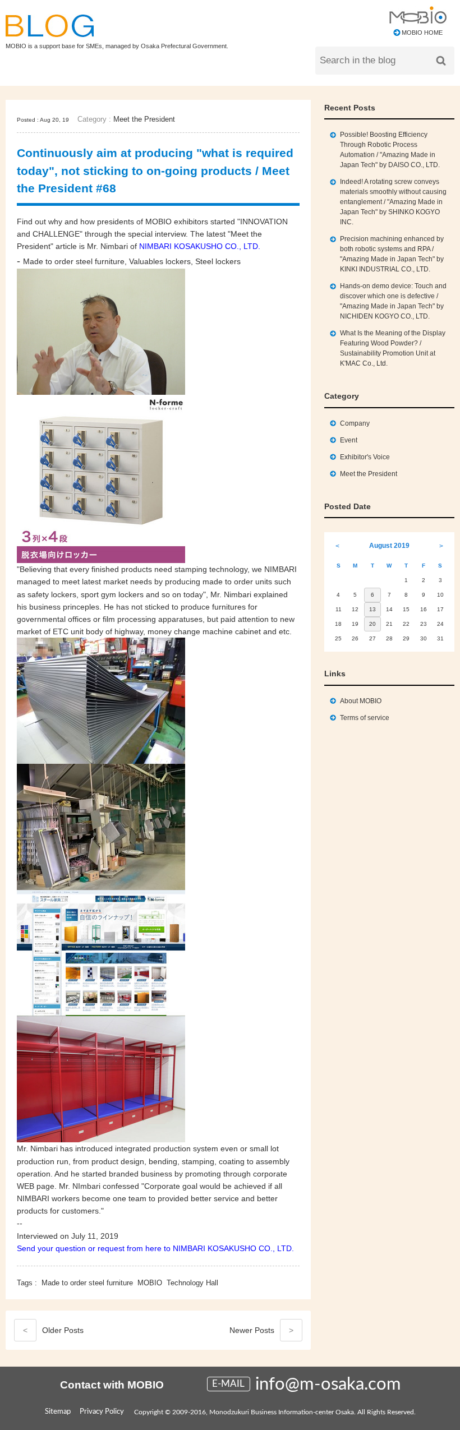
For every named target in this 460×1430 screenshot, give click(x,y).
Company (355, 423)
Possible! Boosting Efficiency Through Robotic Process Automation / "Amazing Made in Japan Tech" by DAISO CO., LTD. (390, 150)
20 (372, 624)
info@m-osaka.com (328, 1384)
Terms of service (364, 718)
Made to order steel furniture (87, 1283)
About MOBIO (360, 701)
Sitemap (58, 1411)
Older (53, 1330)
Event (348, 440)
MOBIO (149, 1283)
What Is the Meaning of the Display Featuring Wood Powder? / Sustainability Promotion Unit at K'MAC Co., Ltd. (392, 348)
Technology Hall (192, 1283)
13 (372, 609)
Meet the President (144, 119)
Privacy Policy (102, 1411)
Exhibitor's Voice (365, 457)
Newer (261, 1330)
